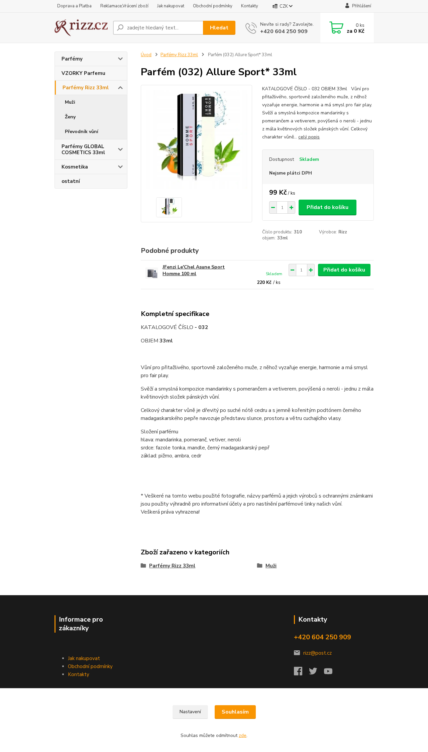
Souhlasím (235, 712)
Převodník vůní (81, 131)
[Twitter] (316, 673)
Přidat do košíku (327, 207)
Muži (70, 102)
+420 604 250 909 (284, 31)
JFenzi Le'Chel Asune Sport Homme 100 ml (194, 270)
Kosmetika (75, 167)
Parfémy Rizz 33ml (86, 87)
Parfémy (72, 59)
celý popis (309, 137)
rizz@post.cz (317, 653)
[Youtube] (331, 673)
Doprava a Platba (74, 6)
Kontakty (249, 6)
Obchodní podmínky (212, 6)
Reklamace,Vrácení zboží (124, 6)
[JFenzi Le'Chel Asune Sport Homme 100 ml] (151, 273)
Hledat (219, 27)
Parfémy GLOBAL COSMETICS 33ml (83, 149)
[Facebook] (301, 673)
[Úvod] (81, 27)
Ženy (70, 117)
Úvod (146, 55)
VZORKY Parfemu (83, 73)
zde (242, 735)
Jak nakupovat (170, 6)
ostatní (71, 181)
